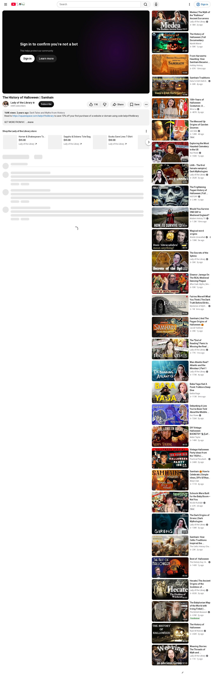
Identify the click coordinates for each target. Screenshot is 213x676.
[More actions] (146, 104)
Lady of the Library (21, 102)
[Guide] (5, 4)
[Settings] (189, 4)
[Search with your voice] (156, 4)
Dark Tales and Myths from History (47, 112)
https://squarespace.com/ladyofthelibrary (33, 116)
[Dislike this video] (104, 104)
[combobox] (100, 4)
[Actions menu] (146, 131)
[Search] (145, 4)
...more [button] (29, 122)
